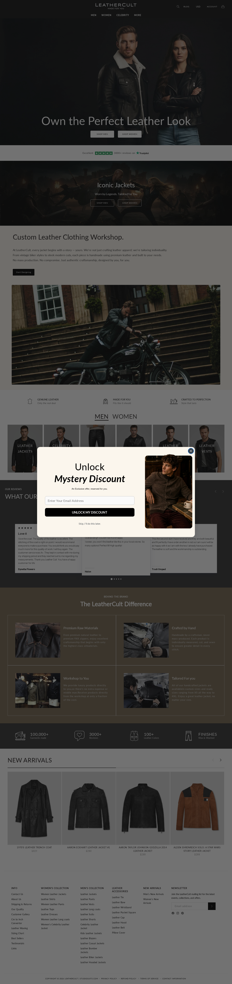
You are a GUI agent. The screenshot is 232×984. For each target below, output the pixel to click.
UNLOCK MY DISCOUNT (89, 512)
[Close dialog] (191, 451)
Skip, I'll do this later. (90, 523)
